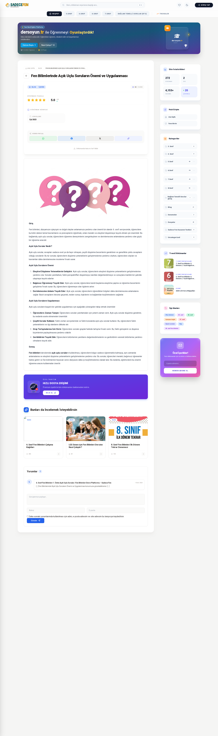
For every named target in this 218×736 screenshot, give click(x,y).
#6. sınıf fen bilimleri (172, 328)
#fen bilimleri (170, 315)
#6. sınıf (190, 315)
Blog (170, 207)
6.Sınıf (82, 14)
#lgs (180, 324)
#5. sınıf (180, 315)
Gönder (34, 521)
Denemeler (172, 215)
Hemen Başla (28, 45)
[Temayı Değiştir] (187, 5)
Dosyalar (171, 222)
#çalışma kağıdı (170, 319)
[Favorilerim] (179, 5)
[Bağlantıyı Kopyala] (128, 138)
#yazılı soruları (170, 324)
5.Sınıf (69, 14)
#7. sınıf (182, 319)
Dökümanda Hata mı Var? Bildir (87, 148)
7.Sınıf (108, 14)
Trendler (164, 14)
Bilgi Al (49, 393)
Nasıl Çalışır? (46, 45)
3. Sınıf (170, 146)
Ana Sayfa (31, 68)
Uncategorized (174, 237)
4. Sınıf (170, 154)
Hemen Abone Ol (180, 371)
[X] (100, 138)
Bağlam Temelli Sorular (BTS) (132, 14)
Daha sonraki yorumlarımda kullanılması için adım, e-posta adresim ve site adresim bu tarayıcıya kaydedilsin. (76, 516)
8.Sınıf (95, 14)
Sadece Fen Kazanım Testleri (180, 230)
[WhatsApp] (43, 138)
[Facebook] (71, 138)
